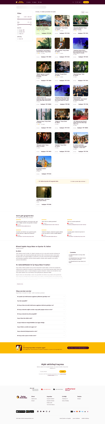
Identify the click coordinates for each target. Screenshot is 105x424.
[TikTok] (49, 412)
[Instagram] (47, 412)
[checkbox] (18, 30)
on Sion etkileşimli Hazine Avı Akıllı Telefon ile (50, 224)
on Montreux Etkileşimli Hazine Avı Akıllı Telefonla (76, 224)
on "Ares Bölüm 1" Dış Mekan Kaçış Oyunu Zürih (76, 236)
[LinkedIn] (38, 412)
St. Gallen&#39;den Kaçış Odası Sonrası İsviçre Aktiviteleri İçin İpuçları (77, 259)
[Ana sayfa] (20, 2)
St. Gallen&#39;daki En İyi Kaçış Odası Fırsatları (77, 255)
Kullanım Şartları (51, 375)
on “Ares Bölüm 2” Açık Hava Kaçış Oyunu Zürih (25, 236)
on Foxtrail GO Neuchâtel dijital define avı (49, 236)
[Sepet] (73, 2)
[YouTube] (44, 412)
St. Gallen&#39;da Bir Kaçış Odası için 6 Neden (77, 262)
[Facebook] (41, 412)
